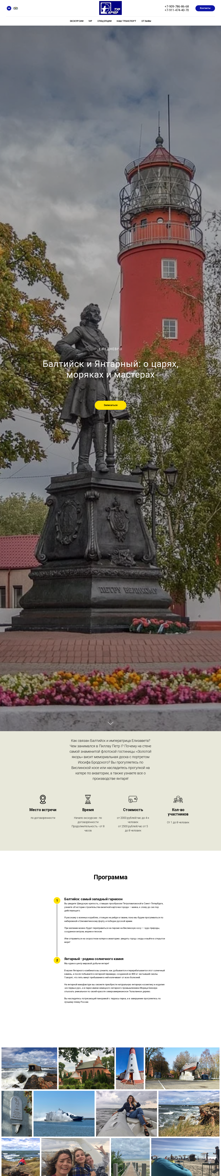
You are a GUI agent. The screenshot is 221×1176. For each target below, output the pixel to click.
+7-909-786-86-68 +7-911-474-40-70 (177, 8)
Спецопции (104, 21)
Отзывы (146, 21)
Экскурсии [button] (77, 21)
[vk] (9, 8)
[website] (15, 8)
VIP (90, 21)
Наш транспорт (126, 21)
